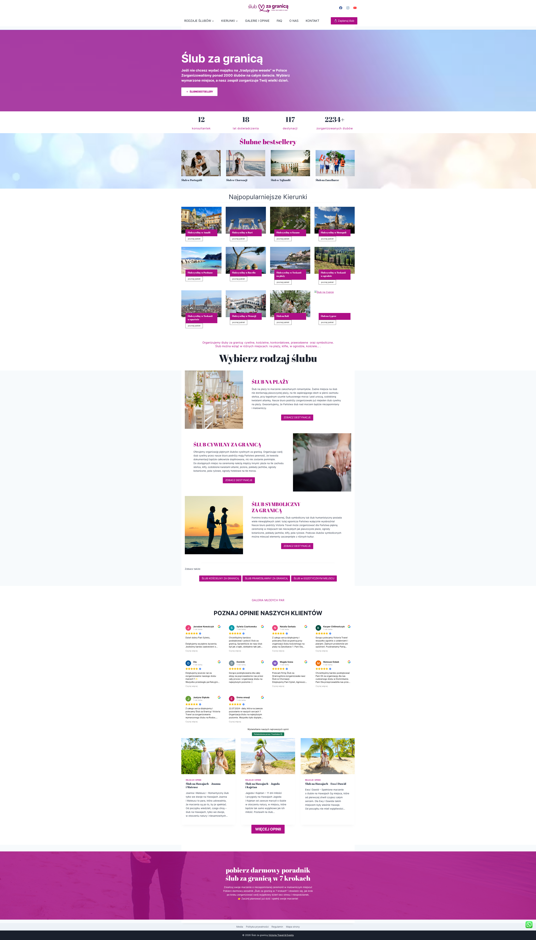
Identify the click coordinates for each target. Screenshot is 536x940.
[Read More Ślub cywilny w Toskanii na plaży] (290, 260)
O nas (293, 20)
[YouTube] (355, 8)
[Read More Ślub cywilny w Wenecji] (246, 303)
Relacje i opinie (193, 780)
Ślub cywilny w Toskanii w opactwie (200, 317)
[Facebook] (341, 8)
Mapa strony (293, 926)
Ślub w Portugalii (191, 180)
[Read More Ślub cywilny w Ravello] (246, 260)
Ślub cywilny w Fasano (288, 232)
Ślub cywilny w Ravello (244, 272)
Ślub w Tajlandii (280, 180)
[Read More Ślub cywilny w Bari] (246, 220)
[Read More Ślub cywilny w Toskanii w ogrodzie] (334, 260)
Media (239, 926)
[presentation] (201, 163)
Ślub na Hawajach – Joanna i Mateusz (203, 785)
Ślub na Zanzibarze (327, 180)
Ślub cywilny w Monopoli (333, 232)
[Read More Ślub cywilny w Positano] (201, 260)
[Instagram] (348, 8)
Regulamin (277, 926)
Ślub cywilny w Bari (242, 232)
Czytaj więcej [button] (192, 651)
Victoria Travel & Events (281, 935)
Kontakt (312, 20)
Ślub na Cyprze (328, 316)
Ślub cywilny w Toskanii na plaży (288, 274)
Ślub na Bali (282, 316)
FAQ (279, 20)
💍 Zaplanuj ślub (344, 20)
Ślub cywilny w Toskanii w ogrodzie (333, 274)
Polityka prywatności (257, 926)
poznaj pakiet (195, 239)
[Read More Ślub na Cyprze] (334, 303)
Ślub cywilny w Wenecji (244, 316)
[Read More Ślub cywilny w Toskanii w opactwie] (201, 303)
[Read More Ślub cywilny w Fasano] (290, 220)
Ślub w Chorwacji (236, 180)
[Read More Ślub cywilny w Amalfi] (201, 220)
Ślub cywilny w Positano (200, 272)
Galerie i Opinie (257, 20)
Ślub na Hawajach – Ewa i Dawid (325, 784)
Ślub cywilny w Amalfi (199, 232)
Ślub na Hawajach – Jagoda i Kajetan (262, 785)
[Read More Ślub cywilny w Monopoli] (334, 220)
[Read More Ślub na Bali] (290, 303)
